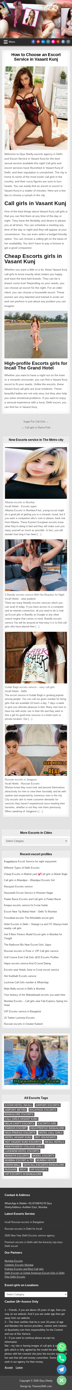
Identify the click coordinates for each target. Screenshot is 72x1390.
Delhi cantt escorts (19, 1123)
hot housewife (45, 1137)
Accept (9, 1367)
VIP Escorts (38, 1169)
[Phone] (61, 1358)
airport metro (15, 1109)
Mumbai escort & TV (19, 1160)
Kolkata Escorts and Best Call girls (24, 1269)
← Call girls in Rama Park (36, 427)
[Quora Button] (58, 42)
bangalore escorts (19, 1114)
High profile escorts (20, 1132)
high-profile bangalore (47, 1128)
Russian (10, 1169)
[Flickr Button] (53, 42)
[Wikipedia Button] (68, 42)
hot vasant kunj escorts (23, 1142)
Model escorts (43, 1155)
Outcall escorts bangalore (44, 1164)
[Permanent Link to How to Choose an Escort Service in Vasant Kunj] (35, 108)
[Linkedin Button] (43, 42)
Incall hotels (54, 1142)
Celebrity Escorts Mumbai (19, 1265)
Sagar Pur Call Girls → (36, 421)
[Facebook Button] (33, 42)
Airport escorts (48, 1105)
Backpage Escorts (43, 1109)
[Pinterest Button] (38, 42)
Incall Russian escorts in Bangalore (24, 1222)
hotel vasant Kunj (18, 1137)
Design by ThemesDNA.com (36, 1386)
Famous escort (16, 1128)
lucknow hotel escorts (22, 1151)
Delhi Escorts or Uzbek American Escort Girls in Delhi (35, 1273)
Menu (12, 41)
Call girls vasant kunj (21, 1119)
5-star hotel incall (18, 1105)
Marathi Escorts (17, 1155)
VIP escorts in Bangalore (23, 1174)
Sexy (23, 1169)
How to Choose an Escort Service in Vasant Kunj (36, 57)
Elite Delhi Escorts (15, 1276)
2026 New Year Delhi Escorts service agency (30, 1235)
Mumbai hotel (46, 1160)
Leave (19, 1367)
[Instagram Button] (48, 42)
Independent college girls (24, 1146)
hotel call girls (51, 1132)
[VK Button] (63, 42)
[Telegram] (61, 1369)
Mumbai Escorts (14, 1261)
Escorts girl (47, 1123)
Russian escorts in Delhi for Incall (23, 1228)
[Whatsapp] (61, 1347)
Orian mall (12, 1164)
